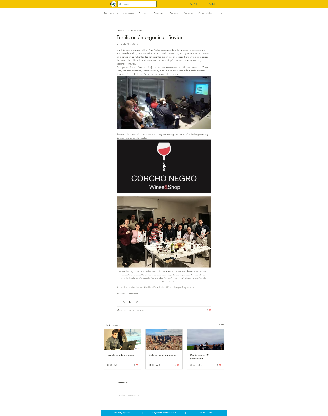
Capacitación (144, 13)
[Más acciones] (209, 30)
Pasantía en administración (120, 354)
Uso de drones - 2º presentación (199, 356)
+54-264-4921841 (205, 413)
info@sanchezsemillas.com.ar (164, 413)
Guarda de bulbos (205, 13)
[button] (198, 4)
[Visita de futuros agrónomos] (164, 339)
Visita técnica (188, 13)
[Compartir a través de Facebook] (118, 302)
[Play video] (164, 102)
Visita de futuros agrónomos (162, 354)
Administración (128, 13)
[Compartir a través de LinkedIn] (130, 302)
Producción (174, 13)
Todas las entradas (111, 13)
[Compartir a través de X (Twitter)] (124, 302)
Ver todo (221, 324)
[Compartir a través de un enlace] (136, 302)
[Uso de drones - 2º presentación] (205, 339)
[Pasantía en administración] (122, 339)
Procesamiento (159, 13)
